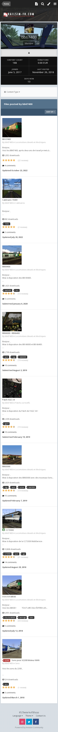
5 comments (9, 626)
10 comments (10, 365)
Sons (17, 663)
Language (17, 715)
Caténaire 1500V (10, 199)
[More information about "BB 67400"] (12, 127)
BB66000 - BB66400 (11, 333)
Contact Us (40, 715)
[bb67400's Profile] (29, 53)
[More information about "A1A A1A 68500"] (12, 585)
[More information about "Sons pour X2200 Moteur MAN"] (12, 648)
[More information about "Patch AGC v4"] (12, 388)
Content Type (12, 92)
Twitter (29, 722)
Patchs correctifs (22, 403)
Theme (29, 715)
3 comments (9, 692)
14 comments (10, 562)
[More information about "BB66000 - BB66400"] (12, 321)
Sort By (50, 112)
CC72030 (10, 530)
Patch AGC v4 (8, 399)
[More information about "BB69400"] (12, 255)
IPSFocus (35, 712)
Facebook (36, 722)
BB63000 (6, 466)
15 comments (10, 495)
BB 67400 (6, 139)
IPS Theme (23, 712)
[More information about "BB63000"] (12, 455)
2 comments (9, 232)
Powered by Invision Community (29, 727)
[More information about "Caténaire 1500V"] (12, 188)
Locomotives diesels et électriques (30, 142)
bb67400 (9, 142)
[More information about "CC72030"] (12, 518)
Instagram (22, 722)
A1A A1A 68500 (9, 596)
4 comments (9, 165)
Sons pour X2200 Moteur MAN (25, 660)
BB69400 (6, 266)
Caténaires (20, 203)
